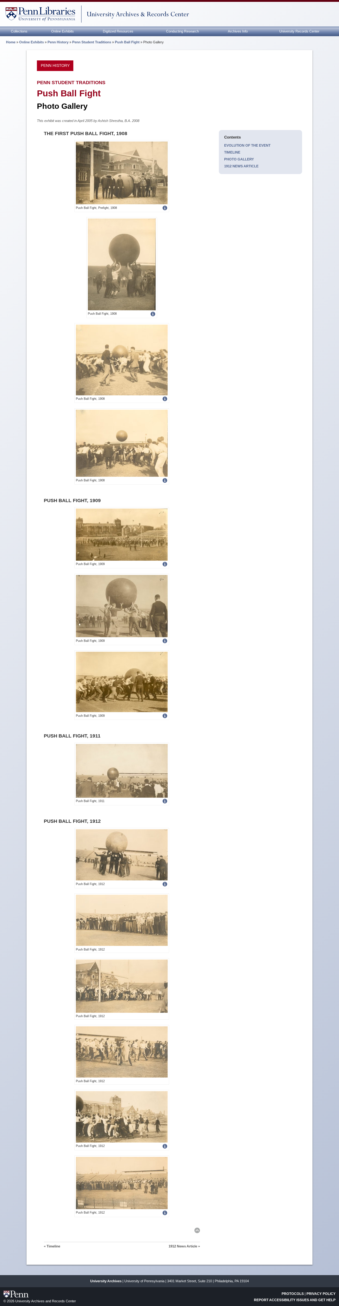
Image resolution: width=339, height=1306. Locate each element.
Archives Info (238, 31)
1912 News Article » (184, 1246)
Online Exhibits (62, 31)
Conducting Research (182, 31)
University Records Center (299, 31)
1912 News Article (241, 166)
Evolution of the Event (247, 145)
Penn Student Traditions (91, 42)
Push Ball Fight (127, 42)
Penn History (58, 42)
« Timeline (52, 1246)
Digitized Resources (118, 31)
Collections (19, 31)
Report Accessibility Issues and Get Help (295, 1300)
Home (10, 42)
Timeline (232, 152)
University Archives (106, 1281)
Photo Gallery (239, 159)
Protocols (293, 1294)
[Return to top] (197, 1231)
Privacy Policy (321, 1294)
